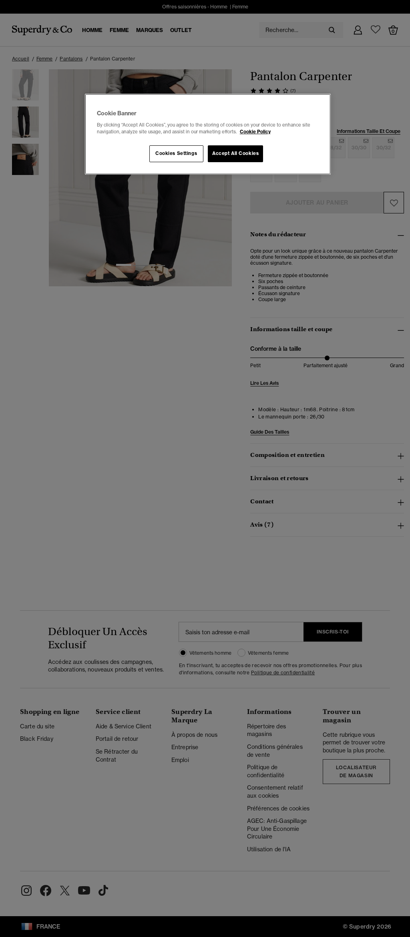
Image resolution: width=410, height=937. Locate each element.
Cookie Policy (255, 132)
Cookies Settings (176, 153)
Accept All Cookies (235, 153)
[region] (208, 134)
